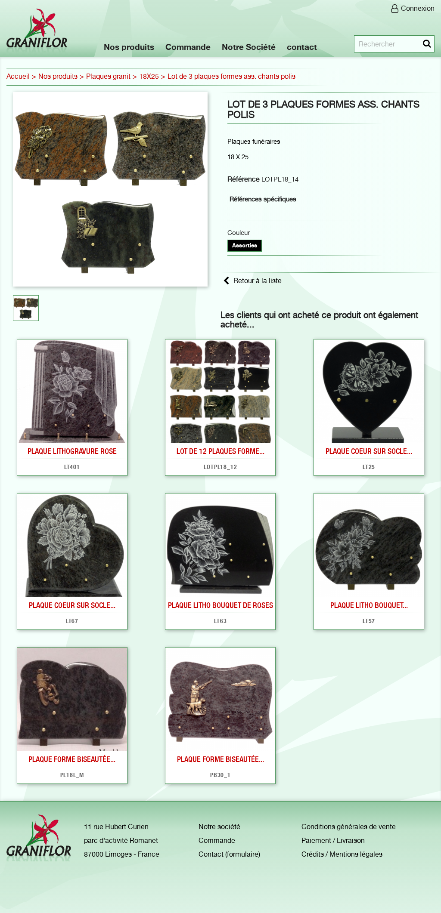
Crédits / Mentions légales (341, 854)
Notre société (219, 827)
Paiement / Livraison (333, 840)
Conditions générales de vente (348, 827)
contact (302, 47)
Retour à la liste (257, 281)
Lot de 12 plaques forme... (220, 451)
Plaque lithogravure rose (72, 451)
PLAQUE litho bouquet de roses (220, 605)
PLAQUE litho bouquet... (369, 605)
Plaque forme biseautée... (71, 759)
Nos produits (129, 47)
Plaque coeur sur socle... (369, 451)
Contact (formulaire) (229, 854)
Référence (243, 179)
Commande (188, 47)
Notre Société (249, 47)
